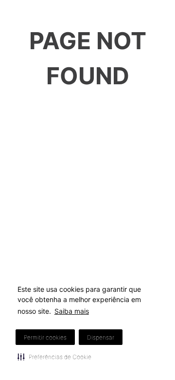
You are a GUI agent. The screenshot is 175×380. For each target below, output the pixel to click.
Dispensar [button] (100, 337)
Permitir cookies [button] (45, 337)
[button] (54, 356)
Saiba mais (71, 311)
